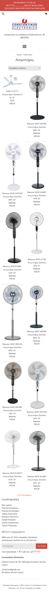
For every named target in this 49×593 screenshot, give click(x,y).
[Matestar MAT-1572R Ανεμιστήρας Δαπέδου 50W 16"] (36, 234)
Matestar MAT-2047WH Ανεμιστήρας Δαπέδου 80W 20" (12, 196)
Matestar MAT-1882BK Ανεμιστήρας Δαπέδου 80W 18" (36, 334)
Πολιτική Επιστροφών (10, 511)
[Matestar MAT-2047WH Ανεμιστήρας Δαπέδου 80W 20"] (12, 166)
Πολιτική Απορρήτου (10, 508)
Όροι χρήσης (7, 505)
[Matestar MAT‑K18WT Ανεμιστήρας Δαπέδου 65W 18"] (12, 449)
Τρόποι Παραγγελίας (10, 523)
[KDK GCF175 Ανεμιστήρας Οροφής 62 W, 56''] (12, 81)
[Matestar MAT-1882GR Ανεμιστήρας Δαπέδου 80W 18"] (12, 312)
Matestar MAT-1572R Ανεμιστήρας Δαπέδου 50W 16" (37, 262)
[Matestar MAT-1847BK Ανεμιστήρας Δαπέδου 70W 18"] (12, 382)
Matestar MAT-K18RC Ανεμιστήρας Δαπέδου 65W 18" (12, 269)
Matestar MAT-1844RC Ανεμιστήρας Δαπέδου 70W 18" (36, 195)
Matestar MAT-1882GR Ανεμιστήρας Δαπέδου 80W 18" (12, 347)
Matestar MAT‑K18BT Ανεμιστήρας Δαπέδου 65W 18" (36, 479)
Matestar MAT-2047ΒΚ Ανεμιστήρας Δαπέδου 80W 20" (36, 127)
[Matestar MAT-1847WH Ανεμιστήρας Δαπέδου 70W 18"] (36, 385)
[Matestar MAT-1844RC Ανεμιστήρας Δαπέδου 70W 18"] (36, 165)
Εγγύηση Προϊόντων (10, 517)
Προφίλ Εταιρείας (9, 520)
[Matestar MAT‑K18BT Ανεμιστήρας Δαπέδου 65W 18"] (36, 451)
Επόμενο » (27, 495)
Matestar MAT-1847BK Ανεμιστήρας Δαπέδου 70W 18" (12, 410)
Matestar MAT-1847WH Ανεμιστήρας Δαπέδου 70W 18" (37, 415)
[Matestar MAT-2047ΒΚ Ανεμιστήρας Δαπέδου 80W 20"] (36, 97)
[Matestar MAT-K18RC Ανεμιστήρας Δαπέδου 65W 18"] (12, 237)
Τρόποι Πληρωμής (9, 526)
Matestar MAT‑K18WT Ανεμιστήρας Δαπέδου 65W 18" (12, 476)
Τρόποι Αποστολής (9, 514)
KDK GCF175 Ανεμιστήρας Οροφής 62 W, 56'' (12, 94)
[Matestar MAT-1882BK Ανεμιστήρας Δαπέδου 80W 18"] (36, 306)
